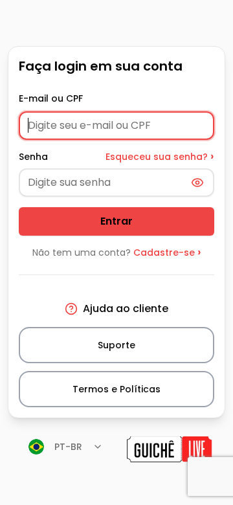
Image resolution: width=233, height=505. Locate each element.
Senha (33, 156)
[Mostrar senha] (197, 182)
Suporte (116, 345)
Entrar (116, 221)
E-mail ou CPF (51, 98)
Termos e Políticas (116, 389)
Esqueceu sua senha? (159, 156)
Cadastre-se (167, 252)
